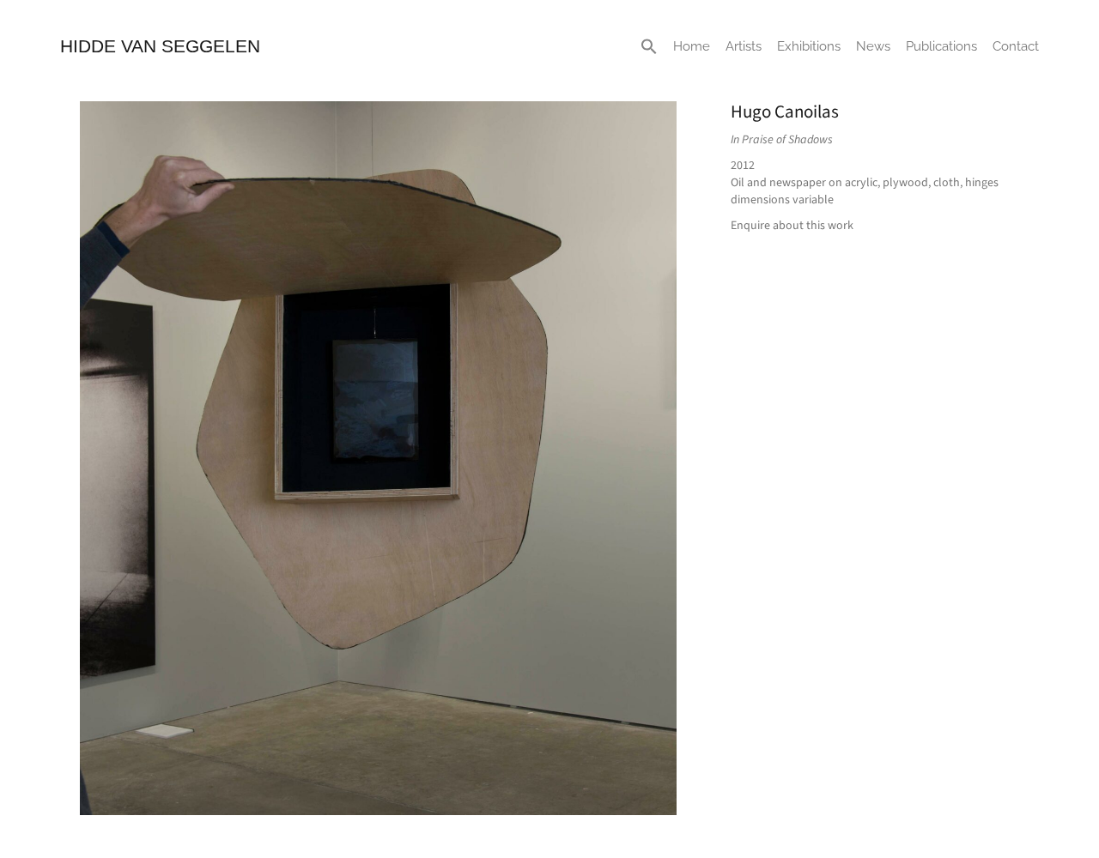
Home (691, 46)
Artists (744, 46)
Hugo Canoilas (785, 111)
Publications (941, 46)
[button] (649, 46)
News (873, 46)
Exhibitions (809, 46)
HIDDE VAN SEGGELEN (160, 46)
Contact (1016, 46)
